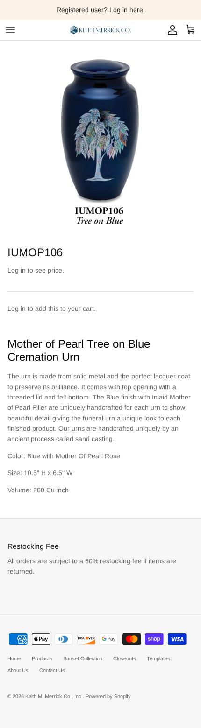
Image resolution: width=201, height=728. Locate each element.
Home (14, 658)
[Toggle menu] (10, 30)
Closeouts (124, 658)
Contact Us (52, 670)
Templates (158, 658)
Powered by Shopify (108, 696)
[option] (100, 141)
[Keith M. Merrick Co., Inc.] (100, 30)
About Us (18, 670)
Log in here (126, 10)
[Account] (170, 30)
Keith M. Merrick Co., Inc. (54, 696)
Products (42, 658)
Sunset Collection (82, 658)
